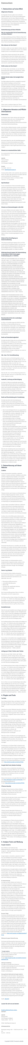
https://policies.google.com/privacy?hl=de (13, 762)
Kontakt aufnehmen (5, 1010)
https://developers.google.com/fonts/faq (13, 779)
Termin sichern (13, 1010)
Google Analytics (6, 951)
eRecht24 (7, 999)
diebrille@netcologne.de (10, 169)
